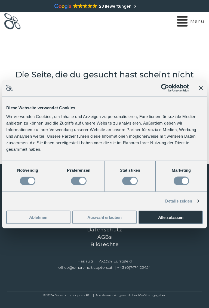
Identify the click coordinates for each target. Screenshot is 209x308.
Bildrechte (104, 244)
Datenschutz (104, 230)
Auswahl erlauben (104, 217)
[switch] (79, 181)
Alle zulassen (170, 217)
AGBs (104, 237)
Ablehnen (38, 217)
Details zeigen (178, 201)
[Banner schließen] (201, 88)
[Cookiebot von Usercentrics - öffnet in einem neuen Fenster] (165, 88)
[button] (85, 281)
